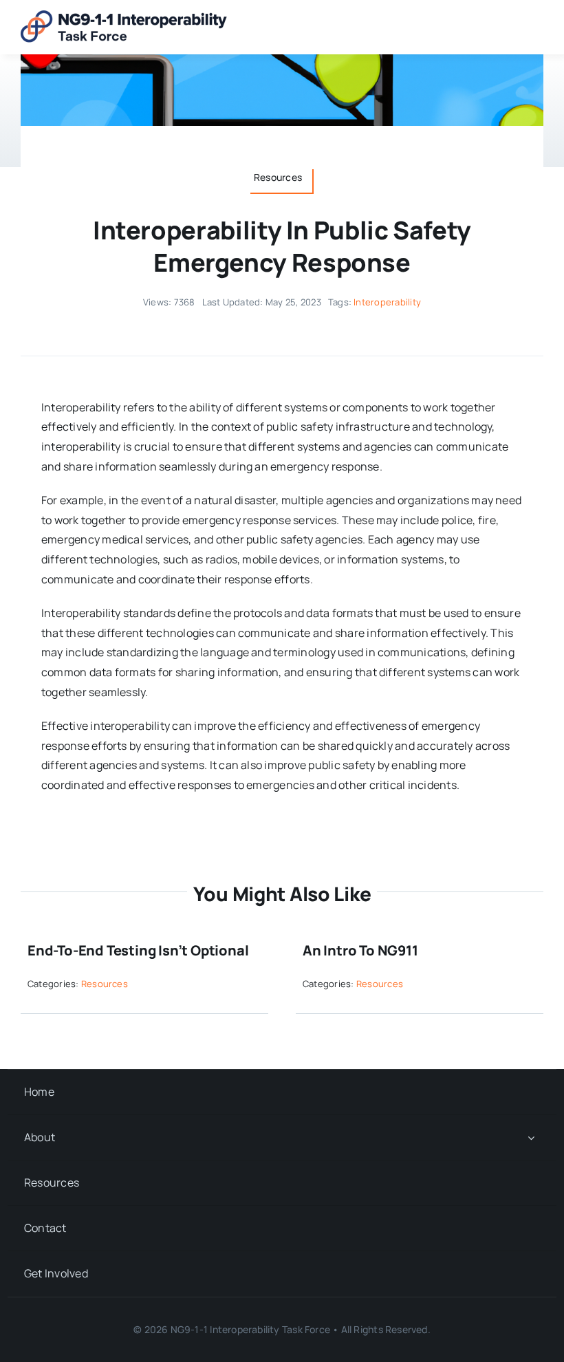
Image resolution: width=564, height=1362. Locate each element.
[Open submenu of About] (531, 1137)
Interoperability (387, 302)
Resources (104, 983)
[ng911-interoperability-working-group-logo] (124, 15)
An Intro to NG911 (360, 950)
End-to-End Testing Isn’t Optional (138, 950)
